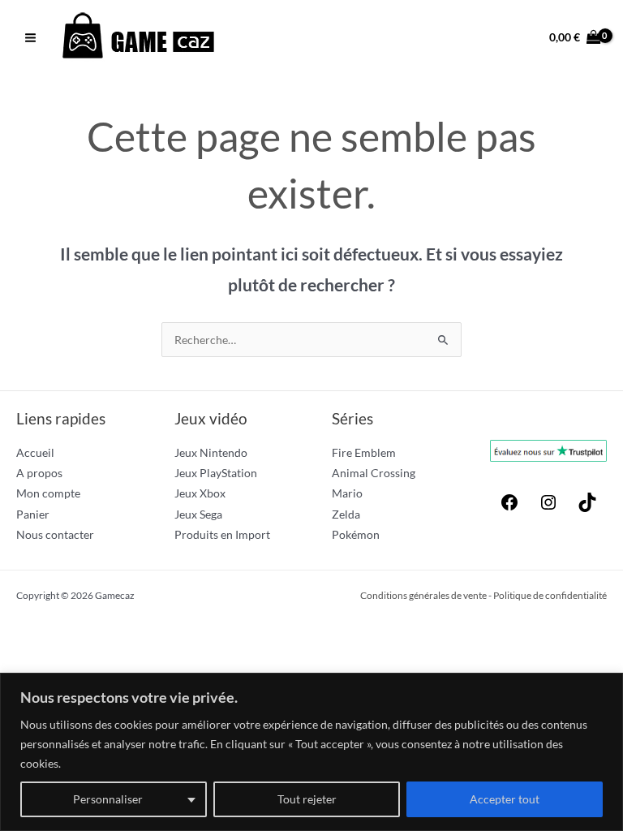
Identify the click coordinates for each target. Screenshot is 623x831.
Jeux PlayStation (215, 473)
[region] (311, 752)
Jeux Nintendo (210, 452)
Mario (347, 493)
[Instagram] (548, 508)
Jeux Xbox (200, 493)
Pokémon (356, 534)
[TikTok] (587, 508)
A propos (39, 473)
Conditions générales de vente (423, 595)
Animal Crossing (373, 473)
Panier (32, 514)
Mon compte (48, 493)
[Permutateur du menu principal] (30, 37)
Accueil (35, 452)
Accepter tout (504, 799)
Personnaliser (108, 799)
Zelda (346, 514)
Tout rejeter (307, 799)
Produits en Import (222, 534)
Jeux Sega (198, 514)
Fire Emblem (364, 452)
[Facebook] (509, 508)
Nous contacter (55, 534)
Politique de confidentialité (550, 595)
